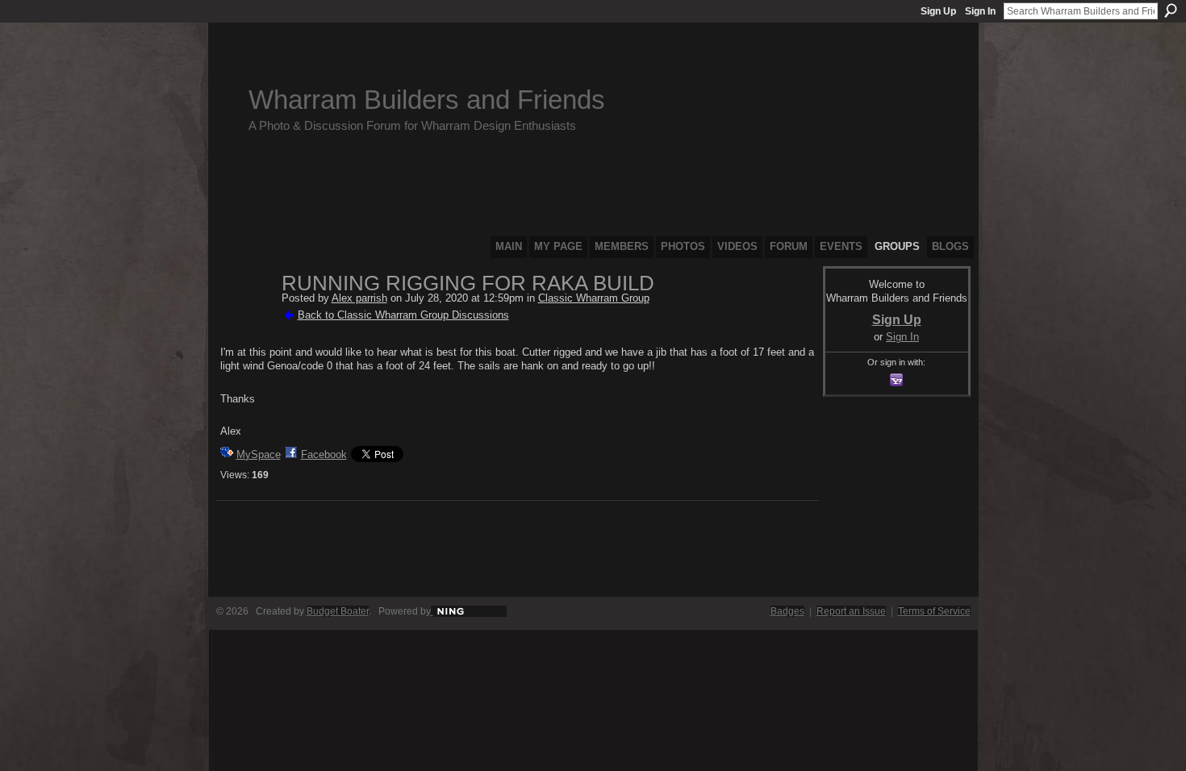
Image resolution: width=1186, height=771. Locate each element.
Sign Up (938, 11)
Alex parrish (359, 298)
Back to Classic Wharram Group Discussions (403, 315)
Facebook (324, 454)
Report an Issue (851, 611)
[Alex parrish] (246, 318)
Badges (787, 611)
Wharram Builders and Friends (426, 100)
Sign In (980, 11)
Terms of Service (934, 611)
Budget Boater (338, 611)
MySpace (258, 454)
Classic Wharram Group (593, 298)
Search (1170, 10)
